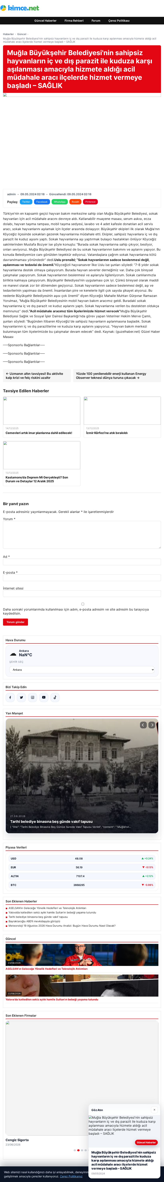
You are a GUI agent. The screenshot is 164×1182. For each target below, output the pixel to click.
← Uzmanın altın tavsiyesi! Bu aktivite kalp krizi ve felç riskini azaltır (34, 376)
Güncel (21, 34)
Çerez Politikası (119, 20)
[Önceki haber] (143, 725)
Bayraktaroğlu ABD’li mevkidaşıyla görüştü (34, 921)
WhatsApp (59, 201)
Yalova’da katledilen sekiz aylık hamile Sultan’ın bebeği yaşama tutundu (52, 912)
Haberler (8, 34)
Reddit (75, 201)
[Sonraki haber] (151, 725)
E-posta (10, 572)
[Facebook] (10, 697)
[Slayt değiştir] (75, 1150)
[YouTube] (43, 697)
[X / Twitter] (21, 697)
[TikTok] (55, 697)
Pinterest (90, 201)
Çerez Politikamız (71, 1176)
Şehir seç (16, 661)
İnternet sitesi (13, 588)
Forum (96, 20)
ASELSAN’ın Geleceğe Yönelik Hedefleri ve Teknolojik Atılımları (47, 908)
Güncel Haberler (45, 20)
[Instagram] (32, 697)
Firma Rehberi (74, 20)
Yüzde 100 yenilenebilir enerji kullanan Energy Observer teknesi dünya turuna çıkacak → (111, 376)
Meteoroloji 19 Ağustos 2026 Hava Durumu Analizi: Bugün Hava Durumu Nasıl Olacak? (62, 925)
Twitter (26, 201)
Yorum (9, 519)
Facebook (42, 201)
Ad (6, 557)
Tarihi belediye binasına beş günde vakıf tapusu (38, 916)
